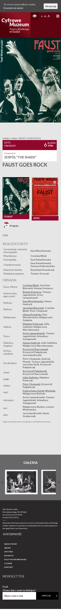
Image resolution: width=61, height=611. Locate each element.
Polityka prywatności (15, 559)
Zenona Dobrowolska (42, 266)
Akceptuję (50, 6)
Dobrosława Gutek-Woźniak (39, 390)
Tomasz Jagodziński (42, 361)
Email (19, 586)
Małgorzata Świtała (34, 393)
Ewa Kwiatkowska (40, 259)
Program (13, 225)
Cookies (8, 563)
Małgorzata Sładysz (34, 406)
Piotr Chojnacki (38, 310)
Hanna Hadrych (31, 342)
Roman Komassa (43, 288)
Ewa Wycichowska (40, 250)
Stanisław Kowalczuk (42, 269)
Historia (8, 552)
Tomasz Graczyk (39, 273)
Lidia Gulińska (49, 342)
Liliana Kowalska (32, 314)
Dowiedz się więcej (13, 7)
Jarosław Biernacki (33, 307)
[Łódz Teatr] (15, 25)
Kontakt (8, 567)
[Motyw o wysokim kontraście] (34, 16)
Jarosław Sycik (31, 364)
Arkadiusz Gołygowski (35, 337)
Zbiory (7, 548)
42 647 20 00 (17, 515)
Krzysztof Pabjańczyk (35, 352)
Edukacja (8, 556)
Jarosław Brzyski (32, 355)
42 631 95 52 (13, 517)
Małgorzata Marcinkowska (35, 328)
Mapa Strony (10, 544)
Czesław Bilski (38, 255)
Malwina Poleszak (33, 323)
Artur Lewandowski (33, 296)
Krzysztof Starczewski (35, 349)
